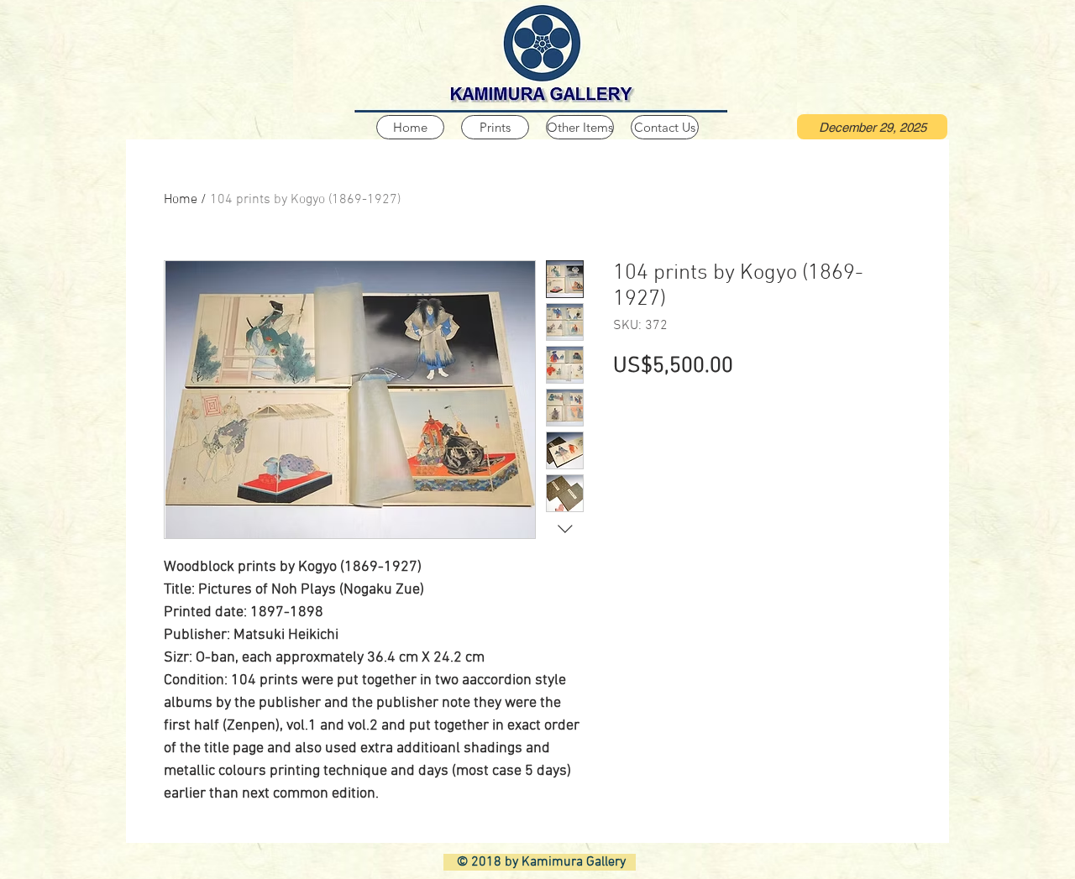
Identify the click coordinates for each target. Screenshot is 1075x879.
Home (180, 199)
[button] (872, 126)
